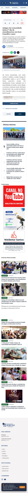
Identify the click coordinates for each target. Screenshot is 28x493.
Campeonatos (5, 458)
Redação (10, 46)
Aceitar (22, 487)
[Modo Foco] (13, 23)
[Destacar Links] (9, 23)
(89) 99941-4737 (5, 436)
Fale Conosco (5, 468)
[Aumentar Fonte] (14, 20)
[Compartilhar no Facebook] (15, 52)
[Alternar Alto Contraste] (5, 23)
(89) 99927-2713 (5, 440)
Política (4, 453)
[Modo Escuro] (22, 20)
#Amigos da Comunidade (11, 108)
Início (20, 114)
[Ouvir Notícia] (18, 23)
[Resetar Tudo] (22, 23)
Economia (15, 7)
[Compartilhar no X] (18, 52)
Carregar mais (14, 103)
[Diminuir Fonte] (18, 20)
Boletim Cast (5, 470)
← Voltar (8, 114)
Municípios (23, 7)
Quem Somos (5, 466)
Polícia (7, 7)
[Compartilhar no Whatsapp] (11, 52)
